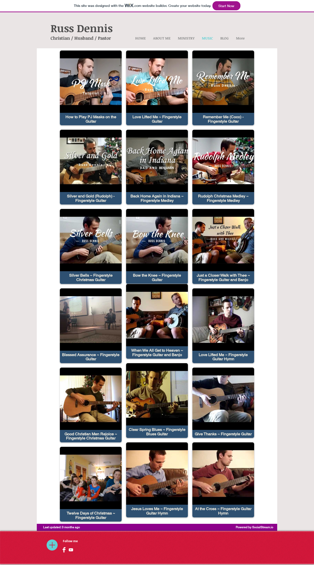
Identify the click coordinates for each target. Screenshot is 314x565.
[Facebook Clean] (64, 549)
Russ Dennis (82, 28)
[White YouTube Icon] (71, 549)
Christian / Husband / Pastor (81, 38)
